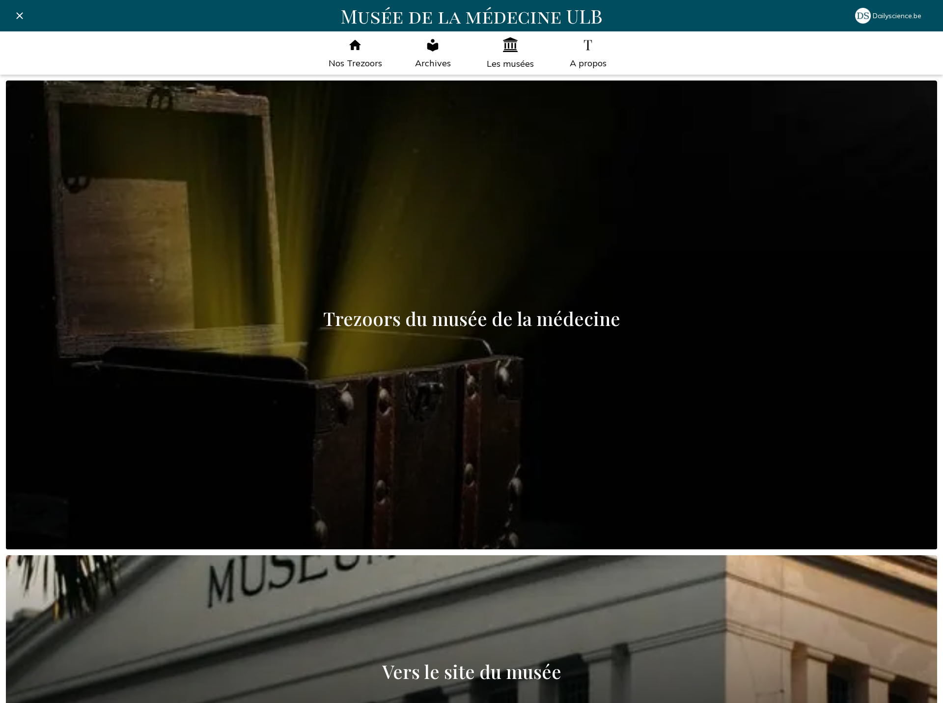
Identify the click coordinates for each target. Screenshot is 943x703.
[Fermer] (20, 16)
